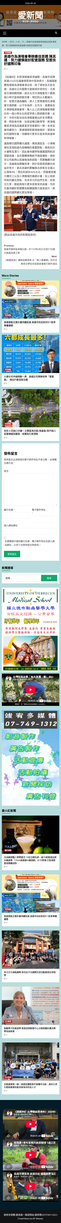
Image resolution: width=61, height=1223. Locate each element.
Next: (30, 260)
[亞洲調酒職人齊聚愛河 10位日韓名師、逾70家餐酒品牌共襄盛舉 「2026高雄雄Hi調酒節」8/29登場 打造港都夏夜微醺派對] (30, 835)
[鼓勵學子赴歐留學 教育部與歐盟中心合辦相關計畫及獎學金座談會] (30, 1006)
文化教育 (8, 965)
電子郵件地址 (39, 511)
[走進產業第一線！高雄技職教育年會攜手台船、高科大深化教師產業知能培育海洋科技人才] (30, 1062)
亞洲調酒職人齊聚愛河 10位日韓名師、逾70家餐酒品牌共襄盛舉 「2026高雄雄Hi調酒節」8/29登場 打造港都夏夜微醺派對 (30, 860)
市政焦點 (8, 53)
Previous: (29, 249)
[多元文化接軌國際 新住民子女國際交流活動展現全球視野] (30, 950)
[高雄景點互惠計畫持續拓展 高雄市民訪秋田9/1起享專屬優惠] (30, 299)
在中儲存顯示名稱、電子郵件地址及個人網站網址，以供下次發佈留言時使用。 (30, 543)
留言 (7, 471)
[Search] (56, 32)
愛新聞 (30, 15)
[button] (5, 32)
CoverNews (23, 1218)
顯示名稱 (9, 509)
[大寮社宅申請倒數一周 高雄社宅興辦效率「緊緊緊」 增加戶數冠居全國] (30, 354)
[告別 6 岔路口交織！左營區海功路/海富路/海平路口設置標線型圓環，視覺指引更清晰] (30, 408)
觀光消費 (8, 850)
